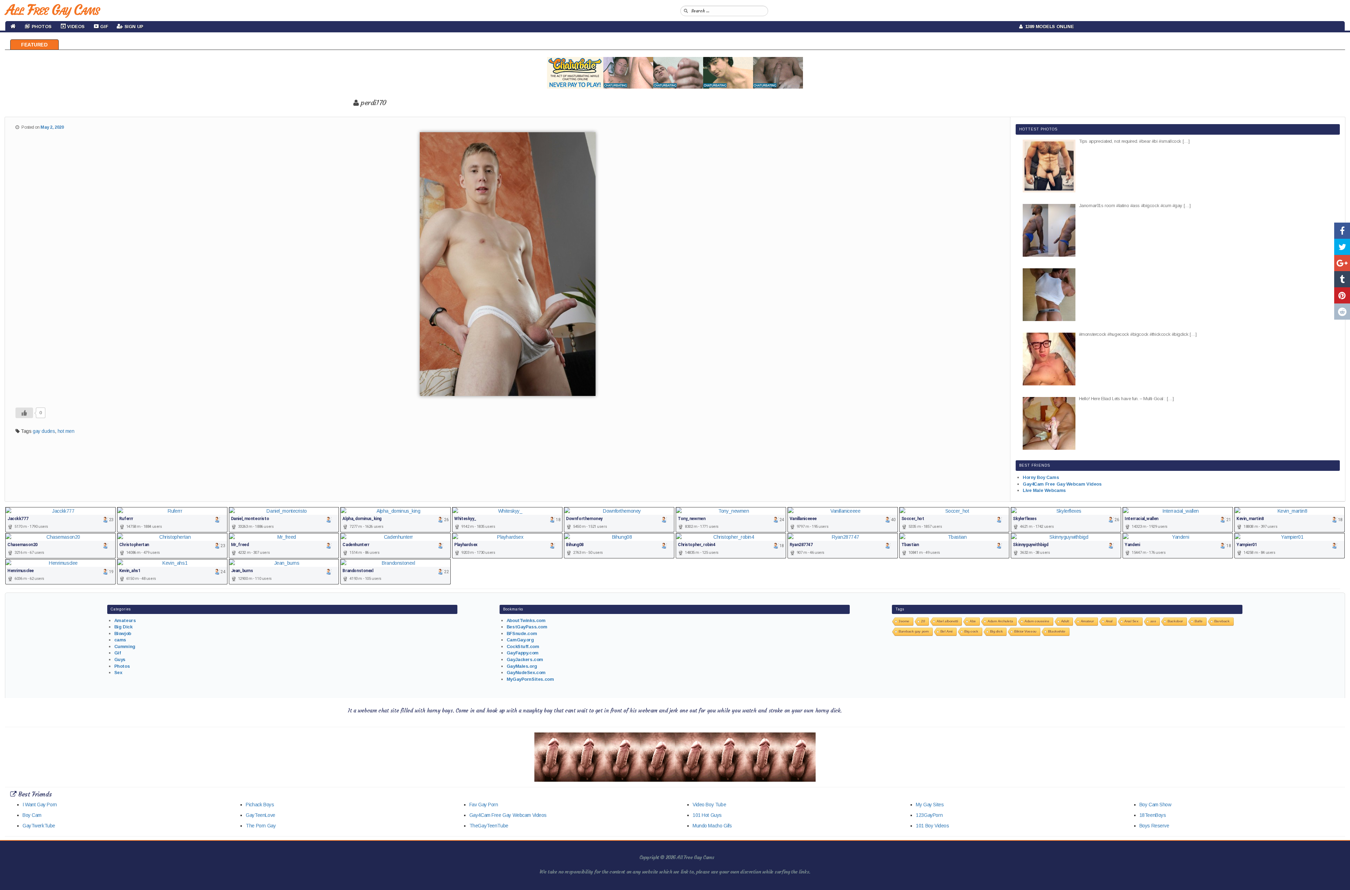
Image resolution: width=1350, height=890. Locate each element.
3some (904, 621)
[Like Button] (24, 413)
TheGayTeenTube (488, 825)
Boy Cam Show (1155, 804)
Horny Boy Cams (1041, 477)
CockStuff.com (523, 646)
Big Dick (123, 626)
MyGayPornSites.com (530, 679)
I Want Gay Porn (39, 804)
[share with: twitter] (1342, 247)
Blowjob (122, 633)
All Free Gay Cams (52, 10)
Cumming (124, 646)
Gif (117, 652)
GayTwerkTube (38, 825)
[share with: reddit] (1342, 311)
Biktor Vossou (1025, 631)
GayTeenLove (260, 815)
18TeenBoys (1152, 815)
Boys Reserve (1154, 825)
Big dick (996, 631)
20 (923, 621)
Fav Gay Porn (483, 804)
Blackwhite (1057, 631)
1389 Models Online (1048, 26)
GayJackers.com (525, 659)
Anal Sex (1131, 621)
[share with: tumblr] (1342, 279)
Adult (1065, 621)
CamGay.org (520, 639)
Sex (118, 672)
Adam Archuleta (1000, 621)
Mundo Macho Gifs (712, 825)
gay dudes (44, 431)
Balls (1199, 621)
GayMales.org (522, 666)
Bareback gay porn (914, 631)
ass (1153, 621)
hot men (66, 431)
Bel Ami (946, 631)
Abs (973, 621)
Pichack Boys (260, 804)
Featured (34, 44)
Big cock (971, 631)
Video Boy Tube (709, 804)
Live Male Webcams (1044, 490)
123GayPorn (929, 815)
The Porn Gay (261, 825)
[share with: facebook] (1342, 231)
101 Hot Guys (707, 815)
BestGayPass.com (527, 626)
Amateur (1087, 621)
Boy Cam (31, 815)
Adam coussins (1036, 621)
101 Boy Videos (932, 825)
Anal (1109, 621)
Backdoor (1175, 621)
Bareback (1222, 621)
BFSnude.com (522, 633)
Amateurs (125, 620)
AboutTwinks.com (526, 620)
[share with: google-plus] (1342, 263)
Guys (120, 659)
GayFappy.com (523, 652)
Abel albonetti (947, 621)
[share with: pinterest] (1342, 295)
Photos (122, 666)
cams (120, 639)
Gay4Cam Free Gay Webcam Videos (1062, 484)
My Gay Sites (930, 804)
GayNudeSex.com (526, 672)
